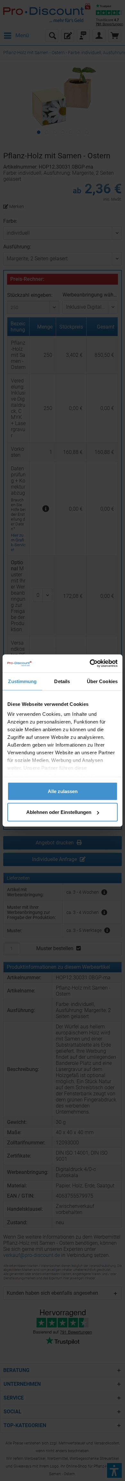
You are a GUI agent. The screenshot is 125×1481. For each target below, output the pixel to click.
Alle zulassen (63, 791)
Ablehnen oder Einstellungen (58, 812)
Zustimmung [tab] (22, 681)
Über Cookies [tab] (102, 681)
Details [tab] (62, 681)
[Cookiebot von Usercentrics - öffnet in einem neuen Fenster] (90, 663)
